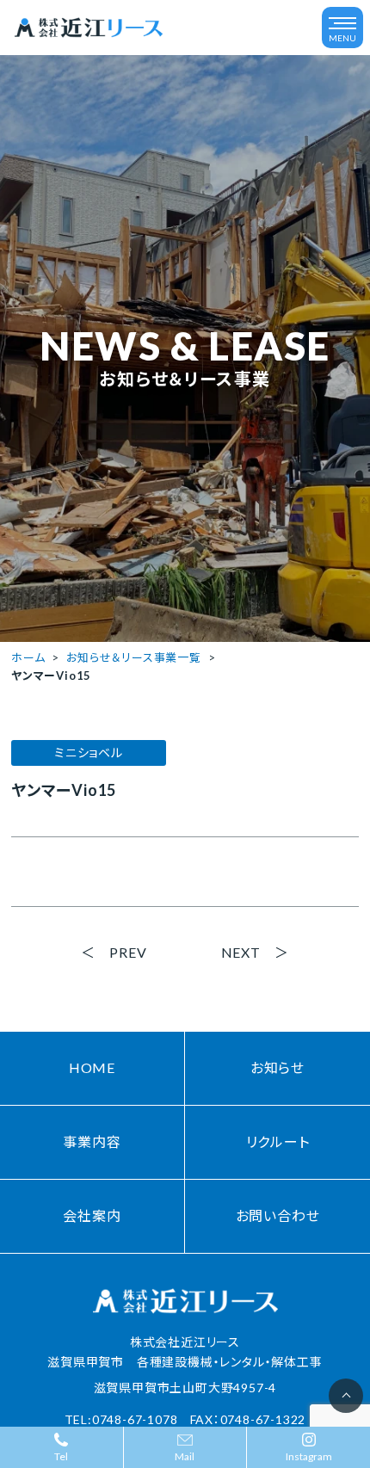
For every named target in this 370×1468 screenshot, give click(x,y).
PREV (127, 952)
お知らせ (277, 1067)
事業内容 (91, 1141)
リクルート (278, 1141)
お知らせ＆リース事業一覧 (133, 657)
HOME (92, 1067)
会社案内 (91, 1215)
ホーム (28, 657)
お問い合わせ (278, 1215)
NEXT (241, 952)
